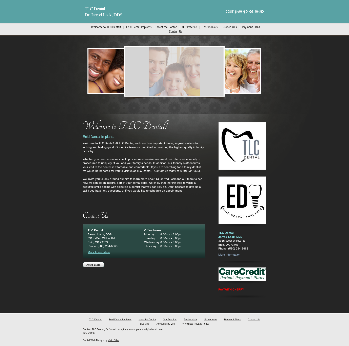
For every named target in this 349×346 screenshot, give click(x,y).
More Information (99, 252)
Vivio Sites (113, 340)
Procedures (210, 319)
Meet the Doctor (147, 319)
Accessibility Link (166, 323)
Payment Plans (232, 319)
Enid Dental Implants (120, 319)
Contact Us (254, 319)
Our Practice (170, 319)
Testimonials (190, 319)
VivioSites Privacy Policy (195, 323)
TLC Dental (95, 319)
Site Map (144, 323)
